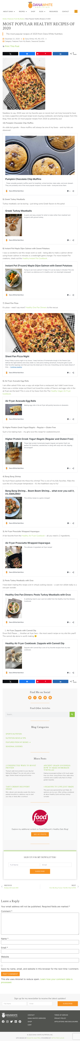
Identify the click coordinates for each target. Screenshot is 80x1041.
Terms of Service (61, 1015)
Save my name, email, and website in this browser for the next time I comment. (40, 969)
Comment (6, 911)
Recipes (22, 12)
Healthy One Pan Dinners (36, 307)
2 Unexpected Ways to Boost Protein (21, 766)
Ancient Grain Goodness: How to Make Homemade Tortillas (57, 767)
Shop (33, 12)
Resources (53, 12)
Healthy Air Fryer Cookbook (33, 535)
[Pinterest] (50, 697)
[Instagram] (35, 697)
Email (4, 948)
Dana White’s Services (37, 1018)
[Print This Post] (3, 46)
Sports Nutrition (14, 734)
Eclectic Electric (33, 1038)
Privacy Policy (60, 1018)
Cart (30, 1025)
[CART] (76, 11)
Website (5, 957)
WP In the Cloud (57, 1038)
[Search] (72, 714)
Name (4, 939)
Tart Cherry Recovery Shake (18, 788)
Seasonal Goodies (38, 41)
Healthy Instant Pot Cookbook (34, 258)
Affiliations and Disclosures (66, 1022)
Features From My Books (16, 19)
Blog (41, 12)
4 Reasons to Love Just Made (59, 787)
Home (4, 19)
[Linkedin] (45, 697)
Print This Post (12, 46)
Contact (65, 12)
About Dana (8, 12)
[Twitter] (40, 697)
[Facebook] (29, 697)
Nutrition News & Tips (16, 738)
